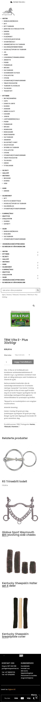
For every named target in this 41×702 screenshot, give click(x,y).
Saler (4, 229)
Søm (5, 183)
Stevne (6, 78)
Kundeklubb (25, 666)
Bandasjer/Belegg (11, 21)
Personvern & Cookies (29, 676)
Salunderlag (9, 206)
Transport (8, 91)
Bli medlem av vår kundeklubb (13, 247)
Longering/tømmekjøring (14, 57)
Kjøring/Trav (7, 214)
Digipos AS (11, 689)
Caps (6, 101)
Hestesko (6, 176)
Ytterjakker (8, 166)
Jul (5, 52)
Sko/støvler (9, 145)
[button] (34, 305)
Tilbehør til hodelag (12, 86)
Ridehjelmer (8, 132)
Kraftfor (6, 216)
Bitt (5, 24)
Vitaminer (23, 295)
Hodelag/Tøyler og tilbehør (15, 50)
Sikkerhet (7, 140)
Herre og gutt (9, 111)
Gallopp (5, 173)
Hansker (7, 109)
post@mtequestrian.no (10, 668)
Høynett (7, 224)
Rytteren (5, 96)
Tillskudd (7, 88)
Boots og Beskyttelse (12, 201)
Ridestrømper (9, 135)
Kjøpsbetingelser (27, 673)
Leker (6, 55)
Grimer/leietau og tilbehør (14, 44)
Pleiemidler (8, 65)
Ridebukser (8, 129)
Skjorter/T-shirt (10, 142)
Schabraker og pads (12, 73)
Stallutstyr (7, 219)
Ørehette (7, 60)
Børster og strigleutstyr (14, 29)
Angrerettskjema (27, 678)
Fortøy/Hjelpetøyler (12, 39)
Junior (6, 116)
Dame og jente (9, 104)
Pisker (6, 62)
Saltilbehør (8, 70)
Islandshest (7, 196)
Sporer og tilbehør (11, 147)
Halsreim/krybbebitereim (13, 47)
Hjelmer (7, 114)
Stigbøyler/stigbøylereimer (15, 81)
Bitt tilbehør (9, 26)
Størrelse (7, 355)
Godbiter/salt (9, 42)
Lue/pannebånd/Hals (12, 119)
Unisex (6, 163)
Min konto (24, 671)
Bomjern (7, 234)
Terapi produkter (10, 83)
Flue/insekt (8, 37)
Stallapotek (9, 75)
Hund (4, 188)
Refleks (6, 68)
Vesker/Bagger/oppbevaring (13, 244)
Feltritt (5, 170)
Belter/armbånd (10, 98)
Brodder (7, 178)
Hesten (5, 18)
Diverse (6, 34)
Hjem (3, 295)
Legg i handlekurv (23, 361)
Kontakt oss (25, 668)
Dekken (6, 31)
